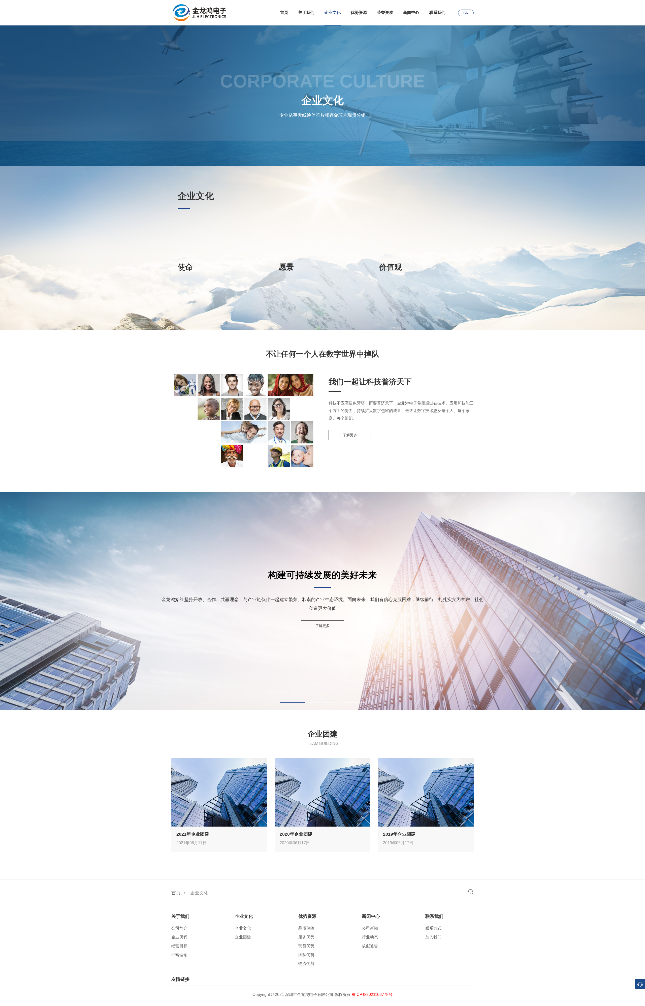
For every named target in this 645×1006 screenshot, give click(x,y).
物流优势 (306, 963)
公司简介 (179, 928)
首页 (284, 12)
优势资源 (359, 12)
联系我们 (437, 12)
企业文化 (333, 12)
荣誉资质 (385, 12)
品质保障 (306, 928)
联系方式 (433, 928)
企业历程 (179, 937)
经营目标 (179, 946)
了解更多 (350, 435)
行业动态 (370, 937)
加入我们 (433, 937)
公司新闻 (370, 928)
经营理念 (179, 955)
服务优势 (306, 937)
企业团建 (243, 937)
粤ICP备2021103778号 (372, 994)
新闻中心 (411, 12)
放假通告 (370, 946)
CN (465, 13)
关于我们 (306, 12)
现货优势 (306, 946)
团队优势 (306, 955)
